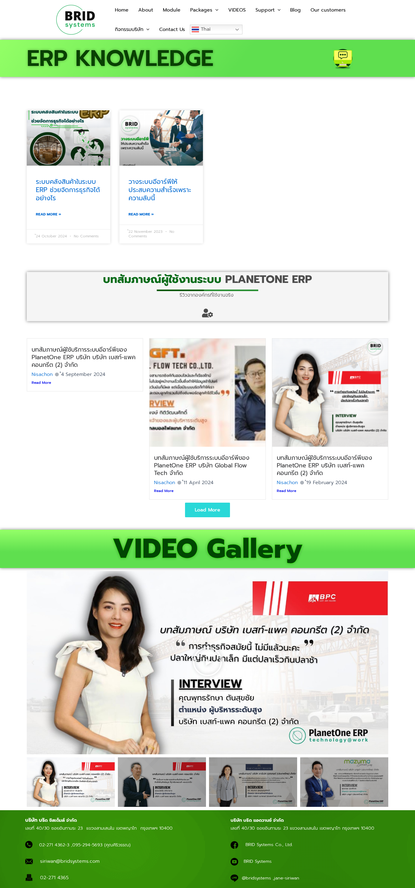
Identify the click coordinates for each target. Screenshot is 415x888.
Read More (41, 382)
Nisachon (42, 374)
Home (122, 10)
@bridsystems (256, 878)
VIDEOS (237, 10)
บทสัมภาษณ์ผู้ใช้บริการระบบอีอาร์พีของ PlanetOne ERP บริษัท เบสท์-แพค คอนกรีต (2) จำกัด (324, 465)
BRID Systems (258, 861)
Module (171, 10)
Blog (295, 10)
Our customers (328, 10)
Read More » (48, 214)
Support (265, 10)
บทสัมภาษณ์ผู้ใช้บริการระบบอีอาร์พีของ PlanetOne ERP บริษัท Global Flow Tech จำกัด (201, 465)
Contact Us (172, 29)
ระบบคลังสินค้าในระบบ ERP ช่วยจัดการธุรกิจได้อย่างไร (68, 190)
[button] (215, 10)
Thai (205, 29)
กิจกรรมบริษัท (129, 29)
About (145, 10)
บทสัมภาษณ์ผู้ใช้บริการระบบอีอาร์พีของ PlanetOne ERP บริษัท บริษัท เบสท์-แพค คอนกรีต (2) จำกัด (83, 357)
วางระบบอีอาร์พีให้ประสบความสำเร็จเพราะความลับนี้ (160, 190)
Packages (201, 10)
